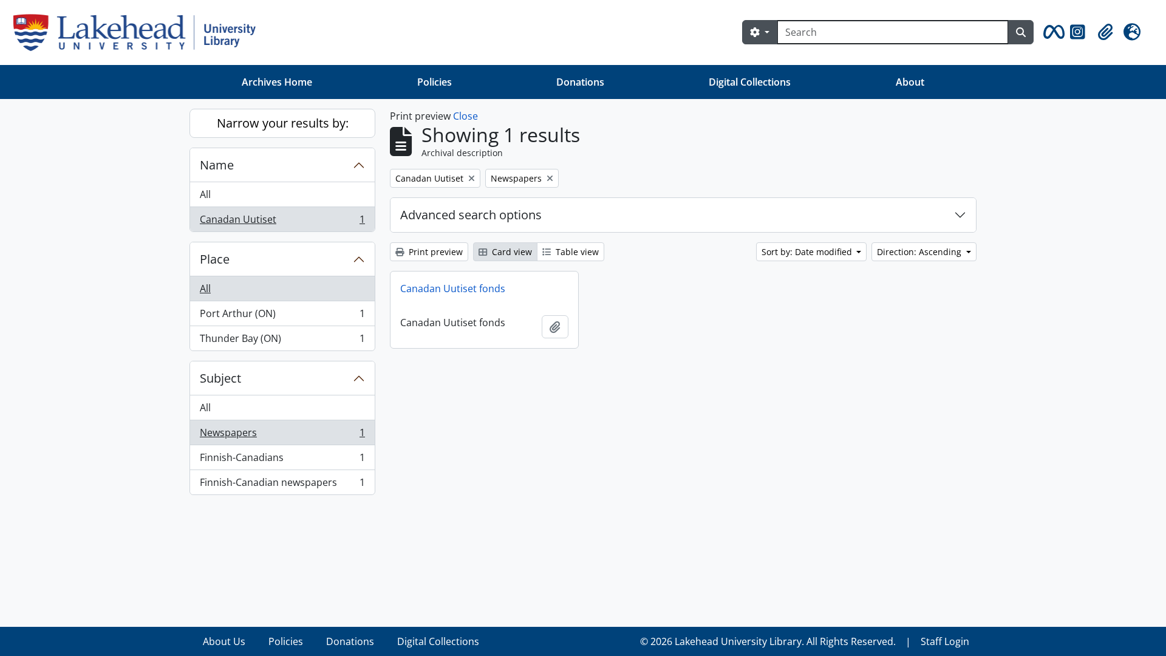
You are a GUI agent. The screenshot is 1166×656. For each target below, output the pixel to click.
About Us (224, 641)
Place (215, 259)
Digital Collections (750, 82)
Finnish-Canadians (282, 460)
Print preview (434, 252)
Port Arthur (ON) (282, 316)
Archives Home (277, 82)
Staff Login (945, 641)
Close (465, 116)
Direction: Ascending (920, 252)
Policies (434, 82)
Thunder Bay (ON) (282, 341)
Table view (576, 252)
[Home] (139, 32)
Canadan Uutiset (282, 222)
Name (217, 165)
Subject (220, 378)
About (910, 82)
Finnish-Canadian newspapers (282, 485)
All (205, 194)
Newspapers (282, 435)
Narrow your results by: (283, 123)
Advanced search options (471, 215)
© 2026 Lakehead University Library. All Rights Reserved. (768, 641)
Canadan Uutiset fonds (452, 288)
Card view (510, 252)
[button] (1051, 32)
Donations (580, 82)
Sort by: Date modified (808, 252)
